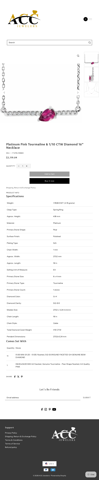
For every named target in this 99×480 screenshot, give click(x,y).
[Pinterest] (50, 409)
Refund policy (11, 447)
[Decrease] (19, 166)
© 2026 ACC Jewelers (41, 476)
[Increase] (27, 166)
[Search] (89, 42)
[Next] (78, 92)
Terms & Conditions (13, 440)
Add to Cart (49, 174)
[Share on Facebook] (15, 377)
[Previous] (4, 92)
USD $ (51, 464)
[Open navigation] (90, 19)
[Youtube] (54, 409)
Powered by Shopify (58, 476)
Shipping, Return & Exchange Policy (20, 436)
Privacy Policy (11, 433)
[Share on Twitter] (18, 377)
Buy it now (49, 181)
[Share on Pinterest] (22, 377)
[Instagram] (45, 409)
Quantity (10, 166)
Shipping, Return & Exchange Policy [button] (21, 188)
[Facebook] (42, 409)
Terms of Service (12, 444)
